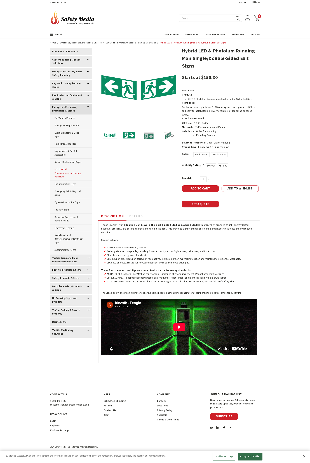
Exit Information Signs (65, 184)
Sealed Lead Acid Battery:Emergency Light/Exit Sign (69, 239)
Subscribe (224, 416)
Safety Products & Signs (65, 278)
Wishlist (243, 2)
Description (112, 216)
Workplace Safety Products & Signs (67, 288)
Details (136, 216)
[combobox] (210, 18)
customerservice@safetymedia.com (70, 405)
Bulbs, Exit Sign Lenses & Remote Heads (66, 219)
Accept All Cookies (250, 456)
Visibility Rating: (193, 165)
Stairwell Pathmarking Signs (68, 162)
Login (53, 421)
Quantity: (187, 178)
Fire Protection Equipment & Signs (67, 97)
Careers (161, 401)
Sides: (187, 154)
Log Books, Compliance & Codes (66, 85)
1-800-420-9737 (58, 2)
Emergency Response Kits (67, 125)
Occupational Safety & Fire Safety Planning (67, 73)
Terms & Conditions (168, 420)
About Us (162, 415)
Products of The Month (65, 51)
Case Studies (171, 34)
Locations (162, 406)
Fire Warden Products (65, 118)
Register (55, 425)
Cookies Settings (224, 456)
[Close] (304, 456)
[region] (155, 457)
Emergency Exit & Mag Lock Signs (68, 193)
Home (53, 43)
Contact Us (110, 410)
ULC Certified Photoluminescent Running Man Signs (131, 43)
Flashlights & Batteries (65, 143)
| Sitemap (75, 446)
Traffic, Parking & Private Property (66, 312)
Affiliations (238, 34)
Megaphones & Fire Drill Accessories (66, 153)
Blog (106, 415)
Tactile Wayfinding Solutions (62, 332)
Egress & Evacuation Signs (67, 202)
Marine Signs (59, 322)
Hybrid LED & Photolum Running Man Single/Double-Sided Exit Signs (193, 43)
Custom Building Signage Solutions (66, 61)
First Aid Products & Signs (66, 270)
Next (174, 87)
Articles (255, 34)
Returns (108, 406)
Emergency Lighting (64, 228)
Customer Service (215, 34)
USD (254, 2)
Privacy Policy (165, 410)
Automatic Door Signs (65, 250)
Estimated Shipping (115, 401)
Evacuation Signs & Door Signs (67, 134)
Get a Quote (200, 204)
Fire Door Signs (62, 209)
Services (190, 34)
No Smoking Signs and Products (64, 300)
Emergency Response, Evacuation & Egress (81, 43)
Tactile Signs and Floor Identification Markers (65, 259)
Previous (102, 87)
